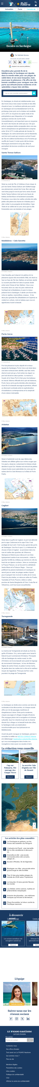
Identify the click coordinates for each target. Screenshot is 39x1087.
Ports (20, 9)
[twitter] (22, 1018)
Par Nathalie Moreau (22, 55)
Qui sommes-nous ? (12, 1056)
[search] (36, 2)
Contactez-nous (11, 1046)
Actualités (9, 9)
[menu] (2, 4)
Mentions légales (11, 1064)
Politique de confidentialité (15, 1074)
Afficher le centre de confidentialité (18, 1081)
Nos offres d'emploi (12, 1049)
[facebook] (10, 1018)
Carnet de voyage (13, 919)
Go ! (30, 1040)
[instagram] (16, 1018)
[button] (34, 824)
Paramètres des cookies (14, 1068)
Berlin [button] (33, 794)
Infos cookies (10, 1071)
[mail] (36, 5)
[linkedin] (28, 1018)
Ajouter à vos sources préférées (21, 66)
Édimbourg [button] (13, 787)
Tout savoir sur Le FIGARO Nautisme (18, 1052)
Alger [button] (20, 820)
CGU (7, 1078)
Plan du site (10, 1059)
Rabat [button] (9, 824)
